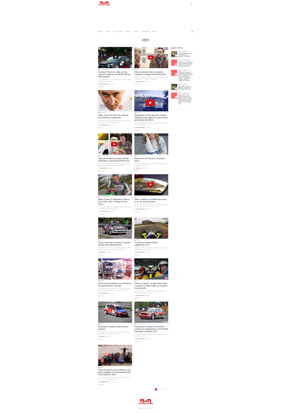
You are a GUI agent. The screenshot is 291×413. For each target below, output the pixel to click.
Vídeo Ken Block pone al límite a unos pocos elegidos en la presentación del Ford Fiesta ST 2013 (114, 372)
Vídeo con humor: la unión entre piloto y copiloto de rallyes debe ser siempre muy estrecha (150, 285)
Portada (100, 31)
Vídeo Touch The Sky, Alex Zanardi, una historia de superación (113, 116)
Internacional (101, 112)
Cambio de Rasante (139, 81)
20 (164, 389)
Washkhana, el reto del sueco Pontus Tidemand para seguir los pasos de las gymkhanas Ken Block (151, 117)
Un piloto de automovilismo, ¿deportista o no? (146, 243)
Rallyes (180, 51)
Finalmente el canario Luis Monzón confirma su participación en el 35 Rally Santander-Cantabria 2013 (151, 328)
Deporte (127, 31)
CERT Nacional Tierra (103, 196)
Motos (136, 31)
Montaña (136, 69)
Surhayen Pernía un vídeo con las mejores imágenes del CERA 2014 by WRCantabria (114, 74)
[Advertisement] (145, 18)
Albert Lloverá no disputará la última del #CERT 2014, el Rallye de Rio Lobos (113, 201)
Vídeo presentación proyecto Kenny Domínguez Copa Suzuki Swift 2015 (113, 159)
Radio (154, 31)
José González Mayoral (104, 84)
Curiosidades (145, 31)
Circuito (189, 60)
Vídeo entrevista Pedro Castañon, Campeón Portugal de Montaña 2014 (150, 73)
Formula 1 (136, 155)
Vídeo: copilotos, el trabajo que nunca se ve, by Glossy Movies (150, 200)
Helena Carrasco (139, 168)
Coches (108, 31)
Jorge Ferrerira (102, 252)
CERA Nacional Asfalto (103, 69)
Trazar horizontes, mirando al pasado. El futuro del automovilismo (114, 243)
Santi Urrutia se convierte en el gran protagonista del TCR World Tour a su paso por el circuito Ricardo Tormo (185, 64)
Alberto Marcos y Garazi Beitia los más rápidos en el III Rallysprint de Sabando (185, 88)
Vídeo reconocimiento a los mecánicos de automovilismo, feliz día (114, 284)
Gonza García (102, 336)
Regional (136, 196)
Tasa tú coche (118, 31)
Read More (101, 86)
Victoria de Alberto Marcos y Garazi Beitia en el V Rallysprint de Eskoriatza (185, 55)
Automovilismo (182, 60)
